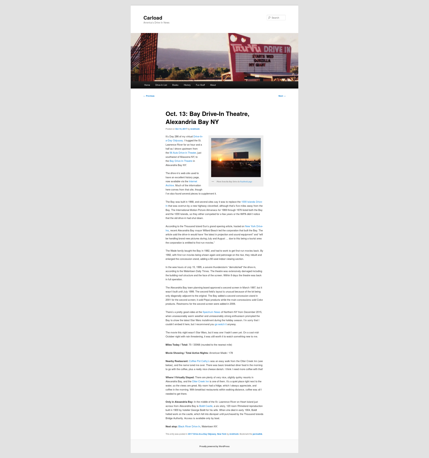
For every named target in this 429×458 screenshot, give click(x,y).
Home (147, 84)
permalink (257, 433)
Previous (149, 95)
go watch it (221, 324)
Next (282, 95)
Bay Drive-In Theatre (181, 160)
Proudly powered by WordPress (214, 446)
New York (221, 433)
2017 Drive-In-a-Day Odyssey (202, 433)
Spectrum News (211, 312)
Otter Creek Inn (200, 381)
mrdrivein (195, 128)
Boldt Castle (205, 406)
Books (175, 84)
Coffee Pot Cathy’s (199, 361)
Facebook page (246, 181)
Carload (152, 17)
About (213, 84)
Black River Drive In (189, 426)
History (187, 84)
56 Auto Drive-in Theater (183, 152)
